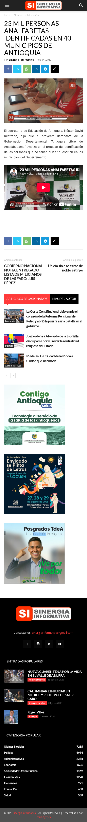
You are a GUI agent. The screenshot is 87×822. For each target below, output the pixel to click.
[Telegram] (45, 69)
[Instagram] (38, 644)
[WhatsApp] (27, 69)
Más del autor (64, 298)
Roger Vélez (36, 712)
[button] (6, 5)
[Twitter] (17, 69)
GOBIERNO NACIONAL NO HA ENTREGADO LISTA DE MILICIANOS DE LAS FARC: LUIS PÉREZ (23, 274)
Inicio (7, 15)
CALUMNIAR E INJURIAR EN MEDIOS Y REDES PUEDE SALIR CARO (50, 695)
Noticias (18, 15)
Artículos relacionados (26, 298)
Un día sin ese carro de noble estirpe (65, 268)
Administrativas (13, 365)
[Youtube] (60, 644)
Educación (33, 15)
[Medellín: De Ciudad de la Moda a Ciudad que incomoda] (14, 361)
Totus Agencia (43, 817)
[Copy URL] (55, 69)
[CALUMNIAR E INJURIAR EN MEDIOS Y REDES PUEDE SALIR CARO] (14, 695)
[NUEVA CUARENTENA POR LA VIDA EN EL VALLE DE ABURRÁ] (14, 676)
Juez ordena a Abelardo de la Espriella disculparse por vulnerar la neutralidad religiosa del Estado (52, 341)
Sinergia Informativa (21, 59)
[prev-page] (6, 375)
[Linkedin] (36, 69)
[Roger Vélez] (11, 717)
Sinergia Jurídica (37, 703)
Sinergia (33, 716)
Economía (10, 321)
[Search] (81, 5)
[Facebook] (8, 69)
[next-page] (13, 375)
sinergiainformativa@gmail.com (52, 632)
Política (9, 345)
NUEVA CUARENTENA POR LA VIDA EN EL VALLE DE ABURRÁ (55, 673)
